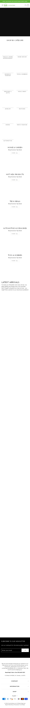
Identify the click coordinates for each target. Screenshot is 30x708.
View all (15, 153)
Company (14, 681)
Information (14, 686)
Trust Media (22, 704)
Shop (14, 691)
